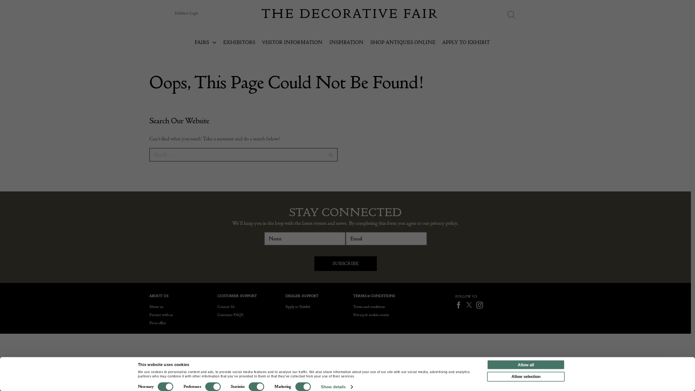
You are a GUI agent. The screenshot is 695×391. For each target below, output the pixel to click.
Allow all (526, 364)
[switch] (213, 386)
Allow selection (526, 376)
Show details (333, 386)
